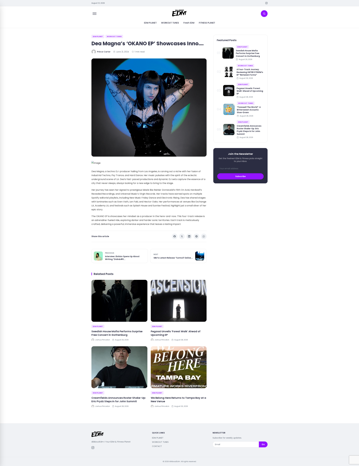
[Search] (264, 13)
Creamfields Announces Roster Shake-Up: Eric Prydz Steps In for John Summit (118, 399)
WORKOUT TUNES (170, 22)
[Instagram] (266, 3)
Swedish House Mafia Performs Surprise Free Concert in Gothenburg (116, 333)
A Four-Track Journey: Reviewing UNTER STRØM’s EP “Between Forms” (250, 72)
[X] (182, 236)
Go (263, 444)
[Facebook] (174, 236)
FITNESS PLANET (207, 22)
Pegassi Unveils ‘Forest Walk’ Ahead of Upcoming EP (175, 333)
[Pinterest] (196, 236)
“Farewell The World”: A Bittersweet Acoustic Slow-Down (249, 110)
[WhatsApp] (204, 236)
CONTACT (157, 446)
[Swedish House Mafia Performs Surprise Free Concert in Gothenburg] (119, 301)
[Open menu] (94, 13)
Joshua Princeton (102, 340)
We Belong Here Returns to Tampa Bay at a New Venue (178, 399)
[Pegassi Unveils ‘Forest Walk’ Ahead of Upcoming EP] (179, 301)
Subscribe (240, 176)
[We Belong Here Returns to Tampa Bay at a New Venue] (179, 367)
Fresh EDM (188, 22)
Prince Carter (104, 51)
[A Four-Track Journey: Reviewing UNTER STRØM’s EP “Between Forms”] (228, 71)
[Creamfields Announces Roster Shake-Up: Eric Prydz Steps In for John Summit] (119, 367)
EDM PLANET (150, 22)
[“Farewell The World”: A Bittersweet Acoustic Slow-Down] (229, 109)
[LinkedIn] (189, 236)
